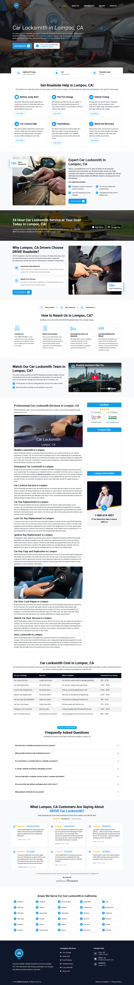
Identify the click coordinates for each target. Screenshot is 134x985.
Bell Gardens (110, 907)
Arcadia (42, 919)
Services (113, 6)
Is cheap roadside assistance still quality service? (33, 769)
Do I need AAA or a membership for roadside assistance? (36, 761)
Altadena (20, 924)
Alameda (20, 907)
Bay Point (87, 924)
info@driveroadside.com (105, 960)
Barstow (86, 919)
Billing (102, 6)
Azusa (64, 930)
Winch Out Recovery (104, 124)
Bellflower (109, 913)
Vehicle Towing (101, 97)
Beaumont (87, 930)
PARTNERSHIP (89, 6)
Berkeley (108, 930)
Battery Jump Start (29, 97)
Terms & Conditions (102, 982)
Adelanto (20, 902)
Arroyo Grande (66, 902)
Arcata (42, 924)
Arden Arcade (44, 930)
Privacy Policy (116, 982)
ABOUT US (75, 6)
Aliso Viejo (20, 919)
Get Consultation (20, 292)
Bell (107, 902)
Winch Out (66, 971)
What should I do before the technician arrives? (32, 753)
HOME (64, 6)
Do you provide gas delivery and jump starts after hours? (36, 784)
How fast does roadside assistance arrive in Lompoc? (35, 745)
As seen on (67, 877)
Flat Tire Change (65, 97)
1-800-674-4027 (22, 337)
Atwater (64, 919)
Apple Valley (43, 913)
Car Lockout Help (28, 124)
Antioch (42, 907)
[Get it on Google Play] (114, 227)
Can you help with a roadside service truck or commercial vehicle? (40, 776)
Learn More (20, 114)
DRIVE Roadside (22, 982)
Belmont (108, 919)
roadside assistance (43, 474)
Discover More (75, 201)
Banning (86, 913)
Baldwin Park (88, 907)
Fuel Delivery (63, 124)
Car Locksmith (67, 967)
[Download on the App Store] (98, 227)
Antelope (42, 902)
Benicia (108, 924)
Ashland (64, 907)
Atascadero (65, 913)
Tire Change (66, 952)
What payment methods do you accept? (29, 792)
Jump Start (66, 956)
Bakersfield (87, 902)
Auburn (64, 924)
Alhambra (20, 913)
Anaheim (20, 930)
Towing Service (67, 964)
